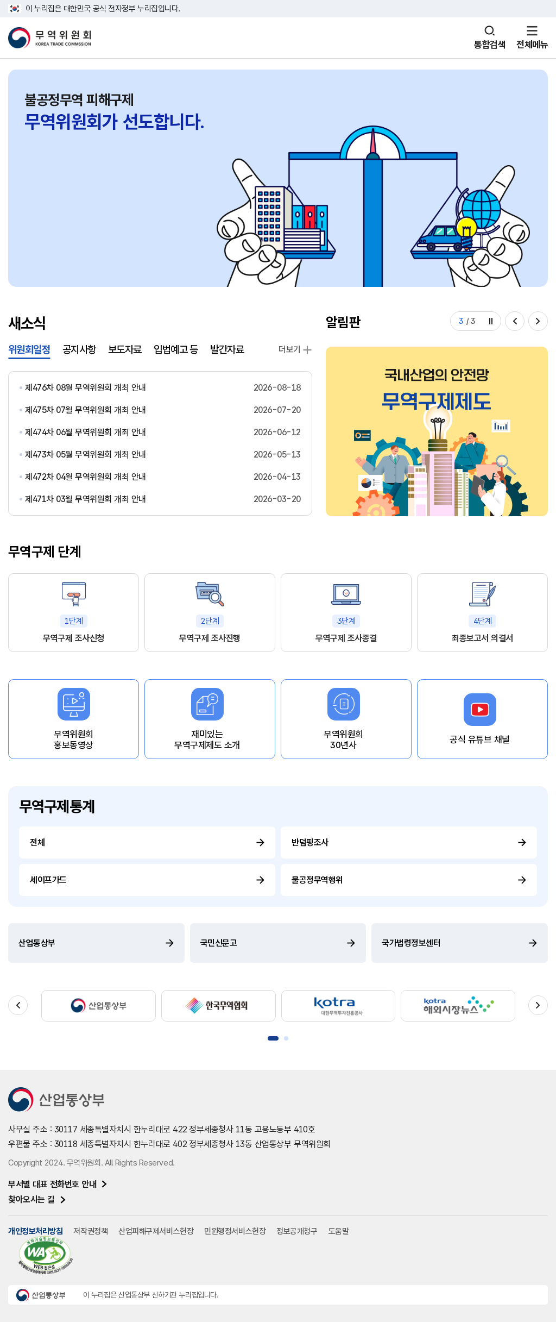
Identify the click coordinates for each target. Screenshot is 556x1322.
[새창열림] (437, 431)
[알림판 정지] (491, 321)
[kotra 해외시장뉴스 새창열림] (458, 1006)
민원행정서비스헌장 (235, 1231)
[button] (515, 321)
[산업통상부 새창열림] (98, 1006)
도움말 (338, 1231)
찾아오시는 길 (31, 1199)
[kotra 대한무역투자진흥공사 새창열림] (338, 1006)
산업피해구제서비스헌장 (155, 1231)
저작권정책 (90, 1231)
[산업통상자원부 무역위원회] (49, 38)
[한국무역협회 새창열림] (218, 1006)
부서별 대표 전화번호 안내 (52, 1184)
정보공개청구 (296, 1231)
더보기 (290, 349)
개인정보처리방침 (35, 1231)
